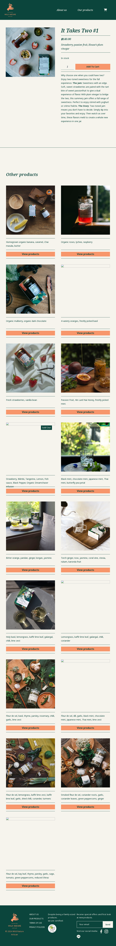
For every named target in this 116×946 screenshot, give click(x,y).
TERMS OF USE (35, 923)
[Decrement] (63, 67)
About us (62, 10)
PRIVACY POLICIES (37, 927)
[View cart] (105, 10)
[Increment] (71, 67)
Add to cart (92, 66)
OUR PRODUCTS (36, 918)
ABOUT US (34, 914)
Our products (85, 10)
